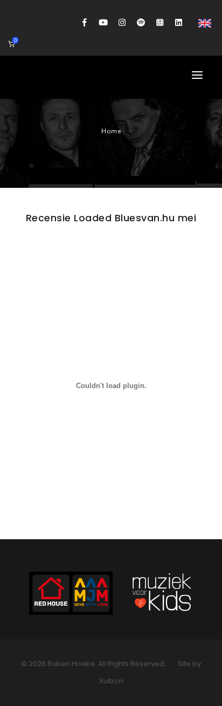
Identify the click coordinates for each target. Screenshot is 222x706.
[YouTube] (103, 22)
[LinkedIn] (178, 22)
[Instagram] (122, 22)
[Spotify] (140, 22)
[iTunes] (159, 22)
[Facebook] (84, 22)
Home (111, 131)
